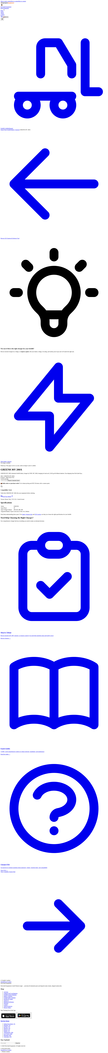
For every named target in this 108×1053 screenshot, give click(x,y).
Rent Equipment (5, 8)
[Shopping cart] (2, 17)
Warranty (6, 1003)
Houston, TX (7, 1025)
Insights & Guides (8, 999)
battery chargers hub (27, 514)
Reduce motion (6, 1051)
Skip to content (14, 1)
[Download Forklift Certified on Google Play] (24, 1015)
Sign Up (18, 1043)
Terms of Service (8, 1006)
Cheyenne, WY (8, 1036)
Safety (2, 12)
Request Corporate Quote (13, 480)
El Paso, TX (7, 1027)
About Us (6, 1000)
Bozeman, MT (7, 1035)
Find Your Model (7, 496)
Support (11, 128)
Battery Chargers (8, 996)
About (2, 13)
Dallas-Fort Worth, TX (9, 1024)
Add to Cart (3, 480)
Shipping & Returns (9, 1002)
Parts (2, 10)
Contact (3, 14)
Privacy (6, 981)
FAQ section (38, 514)
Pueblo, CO (7, 1031)
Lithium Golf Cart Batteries (10, 993)
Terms (2, 981)
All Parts (6, 992)
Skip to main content (6, 1)
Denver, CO (7, 1029)
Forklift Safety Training (9, 997)
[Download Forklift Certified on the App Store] (8, 1016)
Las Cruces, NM (8, 1034)
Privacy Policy (7, 1007)
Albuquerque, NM (8, 1032)
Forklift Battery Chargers (13, 129)
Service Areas (5, 1021)
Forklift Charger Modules (10, 995)
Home (2, 129)
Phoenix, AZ (7, 1028)
